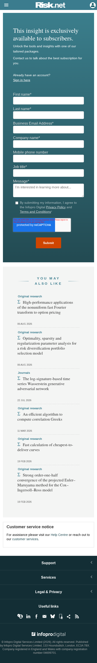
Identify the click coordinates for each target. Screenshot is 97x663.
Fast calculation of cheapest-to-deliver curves (45, 447)
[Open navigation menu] (4, 5)
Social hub (69, 616)
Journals (24, 373)
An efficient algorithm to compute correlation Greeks (39, 416)
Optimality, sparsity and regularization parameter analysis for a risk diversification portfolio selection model (46, 345)
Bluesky (52, 616)
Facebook (36, 616)
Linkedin (28, 616)
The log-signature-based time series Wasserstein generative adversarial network (43, 383)
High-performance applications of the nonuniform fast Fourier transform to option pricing (45, 307)
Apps (60, 616)
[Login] (92, 5)
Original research (30, 296)
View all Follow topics (20, 616)
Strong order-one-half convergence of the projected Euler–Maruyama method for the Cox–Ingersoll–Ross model (46, 482)
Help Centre (59, 535)
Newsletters (44, 616)
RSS (77, 616)
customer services (25, 539)
